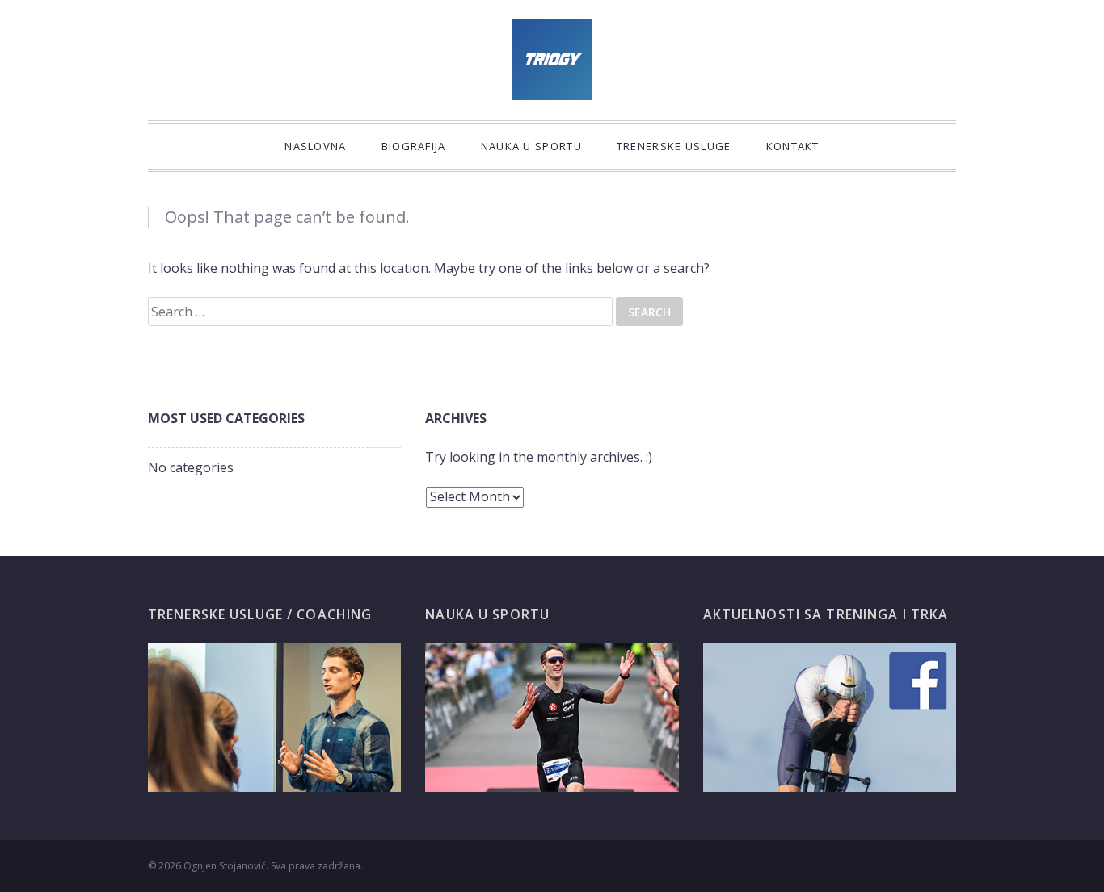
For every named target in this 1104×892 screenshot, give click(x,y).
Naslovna (315, 146)
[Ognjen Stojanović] (552, 59)
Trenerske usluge (674, 146)
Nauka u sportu (531, 146)
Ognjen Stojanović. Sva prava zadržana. (273, 866)
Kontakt (793, 146)
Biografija (413, 146)
